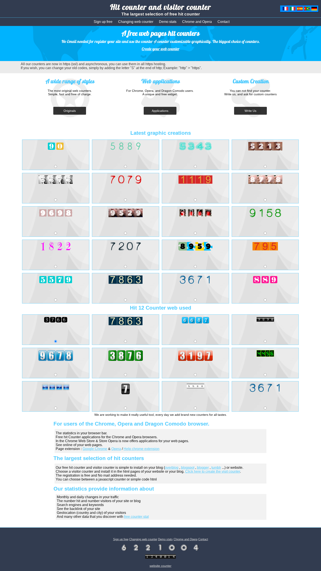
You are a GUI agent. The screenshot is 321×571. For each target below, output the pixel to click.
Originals (70, 110)
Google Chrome (95, 449)
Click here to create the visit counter (212, 471)
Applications (160, 110)
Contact (223, 22)
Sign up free (103, 22)
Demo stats (167, 22)
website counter (160, 566)
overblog (171, 467)
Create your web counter (160, 48)
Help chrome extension (141, 449)
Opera (116, 449)
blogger (203, 467)
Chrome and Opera (197, 22)
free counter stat (136, 516)
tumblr (216, 467)
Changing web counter (135, 22)
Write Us (250, 110)
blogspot (187, 467)
